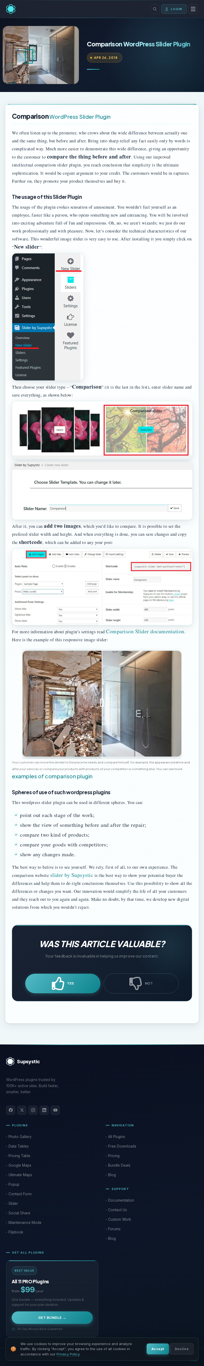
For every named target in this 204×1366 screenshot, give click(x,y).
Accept (157, 1349)
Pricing (114, 1156)
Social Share (19, 1213)
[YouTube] (55, 1110)
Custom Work (119, 1219)
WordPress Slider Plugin (80, 116)
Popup (13, 1184)
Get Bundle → (52, 1318)
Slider (13, 1203)
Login (176, 9)
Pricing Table (19, 1156)
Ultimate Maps (20, 1175)
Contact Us (117, 1210)
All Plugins (116, 1137)
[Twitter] (21, 1110)
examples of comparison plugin (52, 776)
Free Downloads (122, 1146)
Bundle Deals (119, 1165)
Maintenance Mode (24, 1222)
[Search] (155, 9)
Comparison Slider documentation (145, 631)
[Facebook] (10, 1110)
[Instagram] (32, 1110)
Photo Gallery (20, 1137)
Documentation (121, 1200)
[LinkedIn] (44, 1110)
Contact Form (20, 1194)
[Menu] (193, 9)
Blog (112, 1175)
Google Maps (19, 1165)
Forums (114, 1229)
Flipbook (15, 1232)
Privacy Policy (68, 1354)
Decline (182, 1349)
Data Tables (18, 1146)
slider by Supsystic (72, 875)
